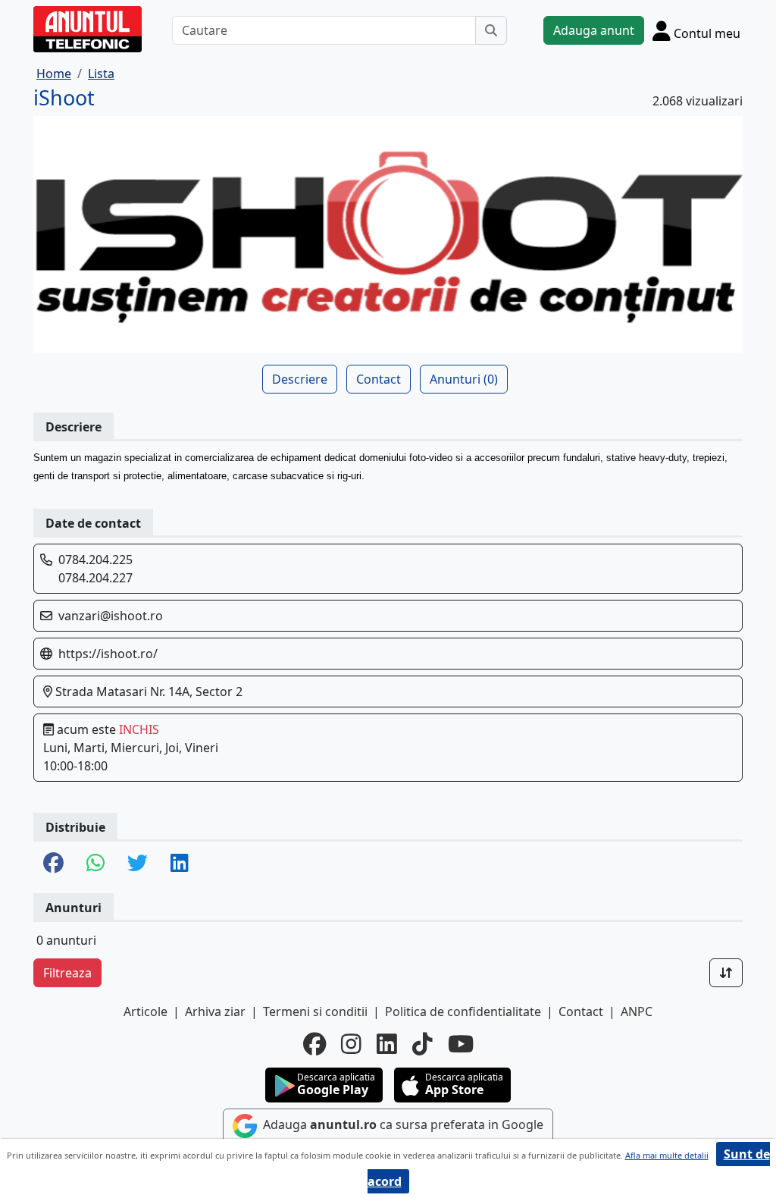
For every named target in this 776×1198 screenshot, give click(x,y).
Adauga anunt (593, 30)
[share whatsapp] (95, 864)
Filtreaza (67, 972)
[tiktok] (422, 1044)
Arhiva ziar (215, 1011)
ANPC (636, 1011)
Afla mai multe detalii (667, 1155)
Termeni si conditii (315, 1011)
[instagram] (351, 1044)
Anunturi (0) (464, 379)
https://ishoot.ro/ (108, 653)
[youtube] (461, 1044)
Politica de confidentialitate (463, 1011)
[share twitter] (137, 864)
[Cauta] (491, 30)
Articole (145, 1011)
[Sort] (726, 972)
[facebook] (314, 1044)
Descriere (299, 379)
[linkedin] (387, 1044)
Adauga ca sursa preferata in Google (401, 1124)
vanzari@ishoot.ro (110, 615)
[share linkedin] (180, 864)
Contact (378, 379)
